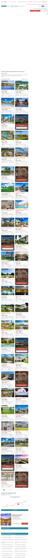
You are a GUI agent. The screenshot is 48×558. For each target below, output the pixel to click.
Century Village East (6, 192)
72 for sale (20, 335)
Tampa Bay (8, 75)
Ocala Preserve (19, 464)
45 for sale (7, 162)
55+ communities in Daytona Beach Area (20, 546)
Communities (4, 6)
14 (23, 489)
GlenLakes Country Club (7, 447)
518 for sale (6, 95)
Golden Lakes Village (6, 431)
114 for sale (6, 266)
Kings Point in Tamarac (21, 245)
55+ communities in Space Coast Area (20, 553)
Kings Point (4, 176)
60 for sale (6, 403)
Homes (8, 6)
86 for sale (7, 318)
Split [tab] (43, 6)
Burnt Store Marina (6, 381)
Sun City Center (19, 108)
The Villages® (5, 90)
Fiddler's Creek (19, 364)
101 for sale (7, 300)
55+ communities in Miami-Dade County (7, 553)
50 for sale (20, 164)
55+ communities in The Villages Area (20, 544)
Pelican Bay (18, 296)
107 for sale (20, 266)
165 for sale (7, 233)
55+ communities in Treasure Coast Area (7, 544)
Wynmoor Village (19, 227)
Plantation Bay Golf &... (21, 398)
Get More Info (22, 125)
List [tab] (39, 6)
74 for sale (20, 317)
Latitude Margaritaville (6, 108)
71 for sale (7, 352)
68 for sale (6, 369)
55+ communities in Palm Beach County (20, 535)
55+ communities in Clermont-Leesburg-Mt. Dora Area (7, 542)
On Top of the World (20, 90)
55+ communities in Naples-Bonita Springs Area (21, 540)
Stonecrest (18, 431)
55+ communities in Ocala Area (19, 537)
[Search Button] (15, 2)
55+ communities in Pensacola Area (6, 555)
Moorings (18, 261)
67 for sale (7, 112)
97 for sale (20, 300)
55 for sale (19, 452)
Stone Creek (4, 140)
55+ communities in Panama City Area (20, 555)
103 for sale (7, 284)
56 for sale (7, 452)
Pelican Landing (19, 447)
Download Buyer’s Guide (22, 385)
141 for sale (20, 232)
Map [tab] (45, 6)
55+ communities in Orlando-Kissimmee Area (8, 546)
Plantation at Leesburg (6, 347)
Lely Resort (4, 296)
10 (17, 489)
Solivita (17, 140)
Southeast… (20, 75)
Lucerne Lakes (19, 313)
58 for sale (7, 419)
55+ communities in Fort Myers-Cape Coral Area (21, 542)
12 (20, 489)
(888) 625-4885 (31, 4)
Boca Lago (4, 398)
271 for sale (7, 197)
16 (25, 489)
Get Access (24, 523)
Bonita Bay (4, 481)
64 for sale (6, 386)
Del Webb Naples (19, 330)
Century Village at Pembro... (19, 211)
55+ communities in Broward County (6, 537)
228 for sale (21, 95)
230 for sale (20, 112)
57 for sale (20, 419)
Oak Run (3, 124)
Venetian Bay (4, 364)
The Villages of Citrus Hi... (7, 157)
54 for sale (6, 486)
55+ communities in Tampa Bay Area (6, 535)
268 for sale (20, 198)
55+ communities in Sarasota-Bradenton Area (8, 539)
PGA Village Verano (20, 415)
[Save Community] (13, 90)
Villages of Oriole (5, 261)
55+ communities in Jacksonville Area (7, 548)
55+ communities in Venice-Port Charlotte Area (20, 551)
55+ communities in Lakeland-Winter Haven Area (21, 549)
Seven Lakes (4, 415)
